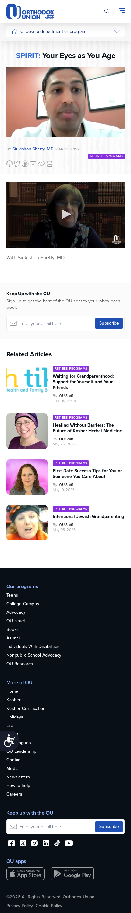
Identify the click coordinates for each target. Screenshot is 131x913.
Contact (14, 760)
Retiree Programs (106, 156)
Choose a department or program (53, 31)
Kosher (13, 700)
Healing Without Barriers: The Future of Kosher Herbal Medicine (87, 428)
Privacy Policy (19, 906)
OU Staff (66, 396)
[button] (65, 214)
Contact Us (22, 128)
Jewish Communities (31, 80)
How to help (18, 786)
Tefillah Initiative (26, 92)
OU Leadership (21, 752)
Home (12, 692)
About (12, 734)
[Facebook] (25, 163)
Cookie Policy (49, 906)
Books (12, 630)
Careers (14, 794)
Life (9, 726)
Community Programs (32, 68)
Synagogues (18, 743)
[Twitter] (17, 164)
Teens (12, 595)
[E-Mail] (33, 164)
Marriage (20, 104)
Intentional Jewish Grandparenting (88, 516)
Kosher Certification (25, 709)
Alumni (13, 638)
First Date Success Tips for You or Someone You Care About (87, 474)
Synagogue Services (31, 57)
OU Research (19, 664)
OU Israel (15, 621)
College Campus (22, 604)
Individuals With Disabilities (32, 647)
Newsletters (18, 777)
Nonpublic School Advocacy (33, 655)
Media (12, 769)
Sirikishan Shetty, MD (33, 149)
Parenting (20, 116)
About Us (20, 45)
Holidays (14, 717)
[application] (65, 215)
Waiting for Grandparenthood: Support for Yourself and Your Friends (83, 382)
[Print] (49, 164)
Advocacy (15, 613)
